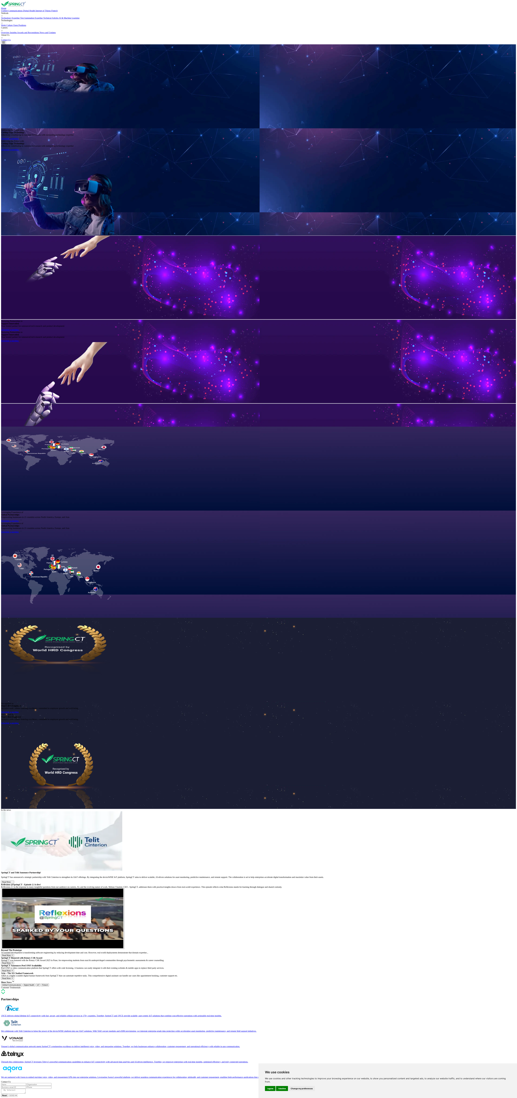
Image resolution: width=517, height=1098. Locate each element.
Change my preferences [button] (302, 1088)
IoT (38, 985)
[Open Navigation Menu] (3, 42)
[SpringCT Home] (258, 4)
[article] (258, 1010)
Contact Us (6, 40)
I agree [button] (270, 1088)
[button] (258, 14)
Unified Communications (11, 985)
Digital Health (29, 985)
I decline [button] (282, 1088)
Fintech (45, 985)
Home (3, 8)
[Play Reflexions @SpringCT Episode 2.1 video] (62, 918)
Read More (6, 882)
